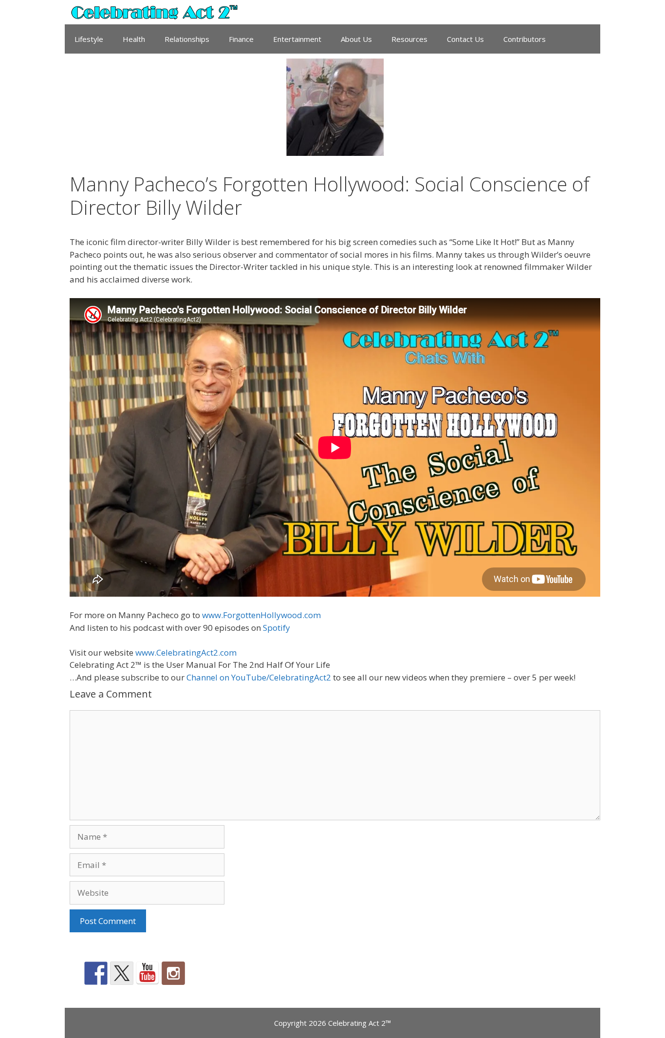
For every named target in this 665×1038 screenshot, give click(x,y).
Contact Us (465, 39)
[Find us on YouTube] (147, 973)
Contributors (524, 39)
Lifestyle (88, 39)
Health (134, 39)
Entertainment (297, 39)
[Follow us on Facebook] (96, 973)
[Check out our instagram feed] (173, 973)
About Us (356, 39)
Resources (409, 39)
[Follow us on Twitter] (121, 973)
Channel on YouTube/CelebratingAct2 (258, 677)
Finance (241, 39)
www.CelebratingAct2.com (186, 652)
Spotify (276, 627)
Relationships (187, 39)
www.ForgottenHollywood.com (261, 615)
